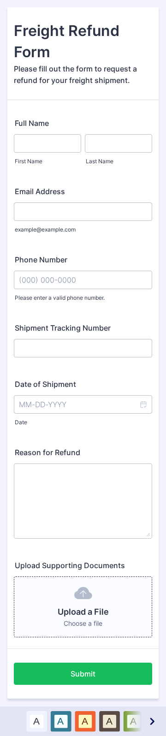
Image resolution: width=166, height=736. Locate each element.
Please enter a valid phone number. (60, 297)
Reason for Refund (47, 452)
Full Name (32, 123)
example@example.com (45, 229)
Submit (83, 673)
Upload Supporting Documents (70, 565)
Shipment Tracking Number (63, 327)
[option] (36, 721)
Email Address (40, 191)
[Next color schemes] (151, 721)
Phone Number (41, 259)
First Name (28, 161)
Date (21, 422)
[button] (143, 404)
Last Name (99, 161)
